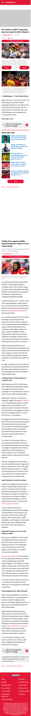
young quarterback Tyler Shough (17, 626)
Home (3, 186)
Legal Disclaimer (24, 691)
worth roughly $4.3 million (10, 504)
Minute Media (10, 703)
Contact (4, 682)
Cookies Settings (6, 699)
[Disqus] (16, 210)
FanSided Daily (6, 685)
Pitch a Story (23, 685)
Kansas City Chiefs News (13, 186)
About (3, 679)
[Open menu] (3, 2)
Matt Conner (7, 35)
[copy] (12, 38)
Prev (6, 67)
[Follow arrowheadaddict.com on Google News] (27, 125)
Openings (22, 679)
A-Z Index (22, 694)
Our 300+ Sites (23, 682)
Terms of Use (23, 688)
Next (24, 67)
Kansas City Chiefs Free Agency (15, 666)
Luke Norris (7, 253)
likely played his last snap (15, 310)
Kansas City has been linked (11, 556)
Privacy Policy (5, 688)
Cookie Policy (5, 691)
